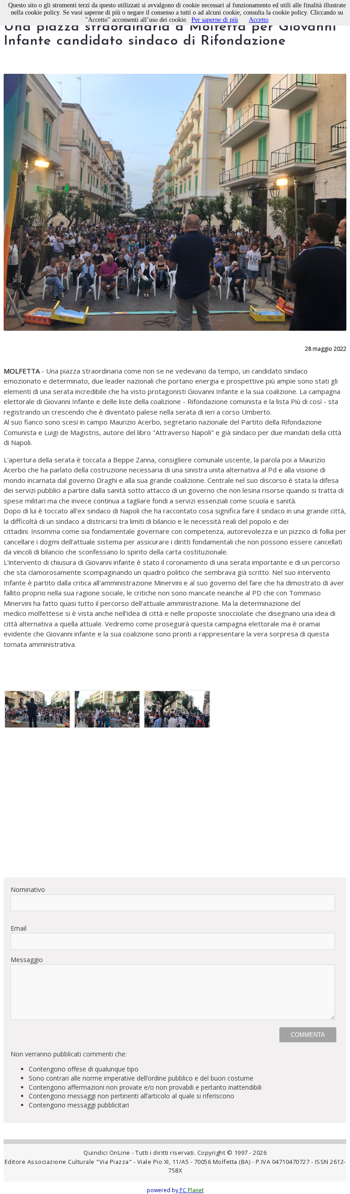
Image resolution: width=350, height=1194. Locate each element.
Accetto (258, 19)
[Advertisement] (175, 806)
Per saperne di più (214, 19)
